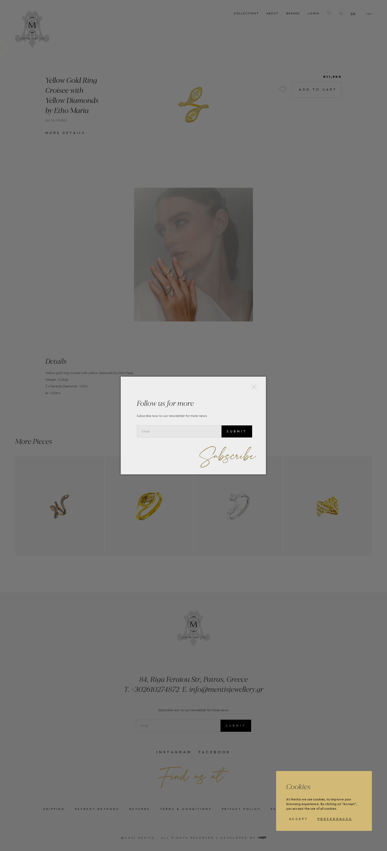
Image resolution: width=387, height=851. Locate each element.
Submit (237, 431)
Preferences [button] (334, 819)
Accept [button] (298, 819)
